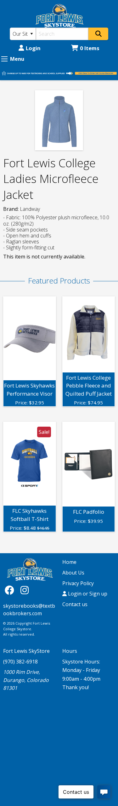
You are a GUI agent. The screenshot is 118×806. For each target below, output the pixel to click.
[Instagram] (24, 590)
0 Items (89, 48)
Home (69, 562)
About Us (73, 572)
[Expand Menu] (4, 58)
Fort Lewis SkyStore (26, 650)
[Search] (98, 34)
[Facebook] (11, 590)
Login (33, 48)
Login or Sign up (87, 593)
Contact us (74, 604)
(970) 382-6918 (20, 661)
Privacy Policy (78, 583)
